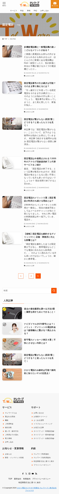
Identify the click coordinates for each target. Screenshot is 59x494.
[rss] (36, 473)
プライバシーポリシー (41, 479)
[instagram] (29, 473)
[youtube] (33, 473)
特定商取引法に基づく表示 (30, 482)
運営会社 (17, 479)
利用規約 (27, 479)
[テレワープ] (29, 4)
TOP (10, 479)
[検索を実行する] (54, 290)
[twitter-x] (26, 473)
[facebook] (23, 473)
